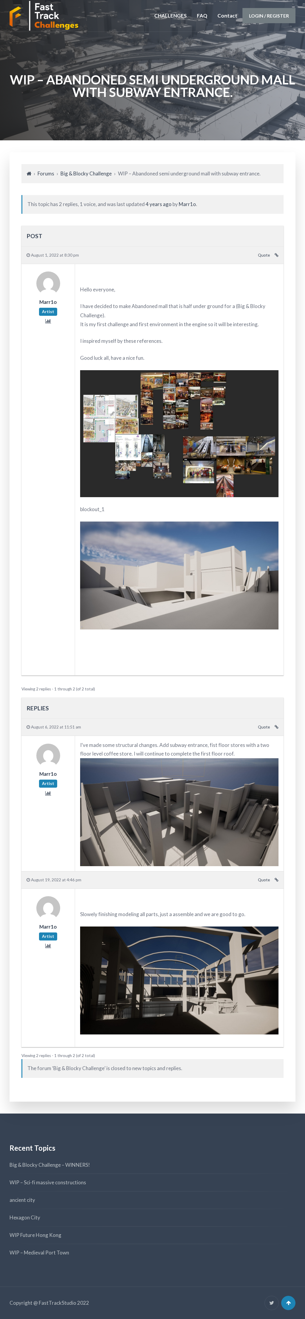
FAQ (202, 15)
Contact (227, 15)
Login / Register (269, 15)
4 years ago (159, 204)
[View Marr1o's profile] (48, 293)
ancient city (22, 1200)
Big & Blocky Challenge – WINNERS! (50, 1165)
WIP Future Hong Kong (35, 1235)
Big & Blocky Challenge (86, 173)
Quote (264, 255)
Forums (46, 173)
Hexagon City (25, 1217)
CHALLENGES (170, 15)
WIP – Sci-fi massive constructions (48, 1182)
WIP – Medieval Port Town (39, 1252)
